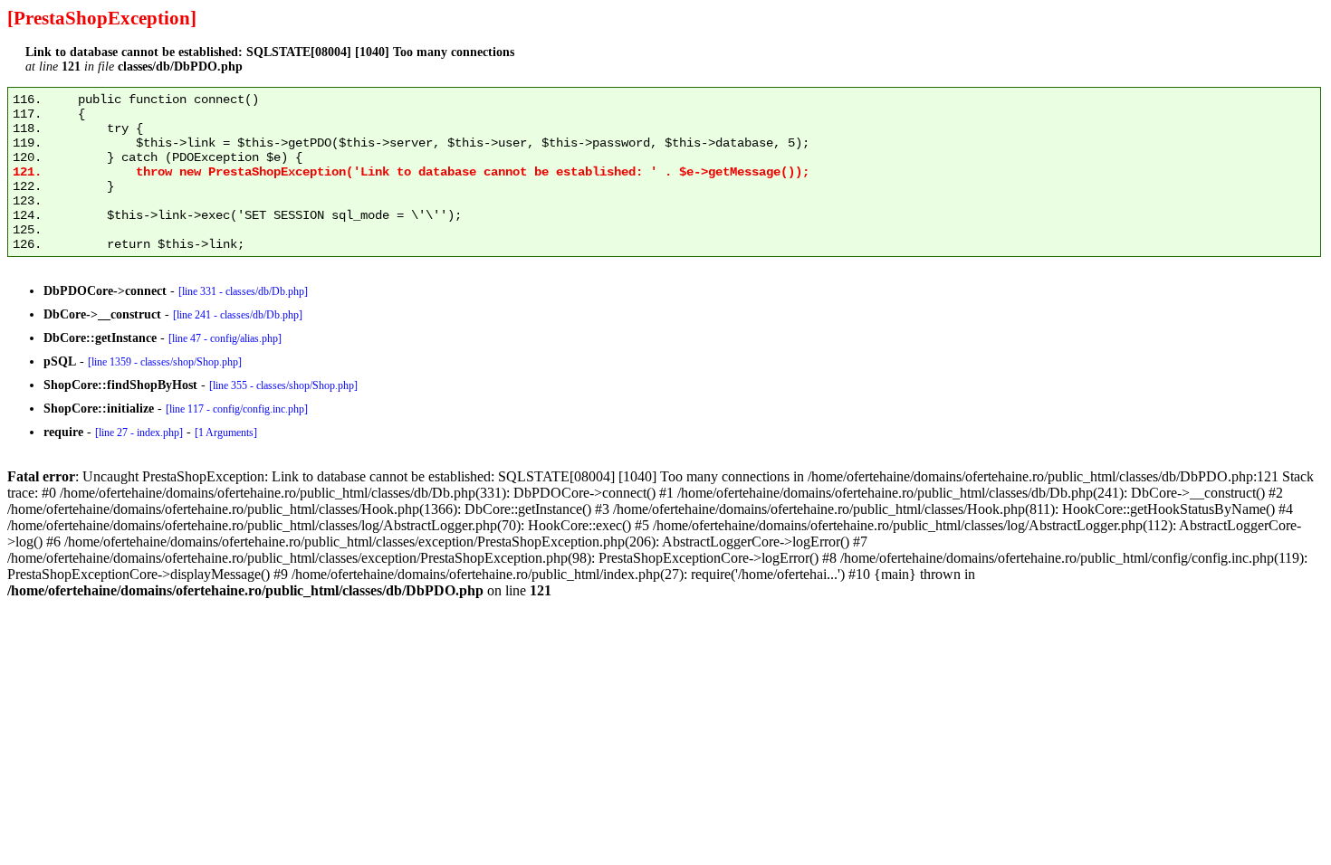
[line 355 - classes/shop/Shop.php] (283, 385)
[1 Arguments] (226, 432)
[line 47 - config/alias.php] (225, 338)
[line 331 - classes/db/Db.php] (243, 291)
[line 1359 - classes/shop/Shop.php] (165, 362)
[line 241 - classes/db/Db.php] (237, 315)
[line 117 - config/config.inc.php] (237, 409)
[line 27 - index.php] (139, 432)
